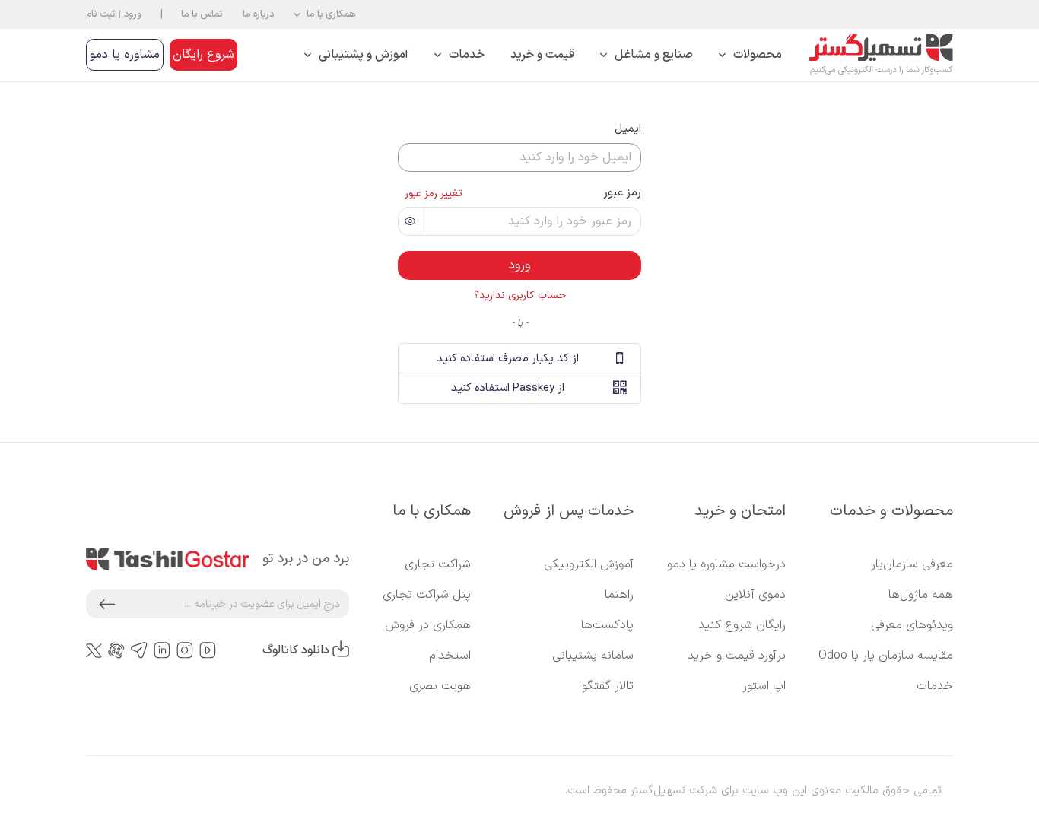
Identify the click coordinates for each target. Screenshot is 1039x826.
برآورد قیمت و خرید (737, 656)
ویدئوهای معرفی (912, 625)
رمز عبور (622, 192)
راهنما (619, 595)
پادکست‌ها (607, 625)
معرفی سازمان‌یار (912, 564)
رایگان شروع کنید (742, 625)
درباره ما (258, 14)
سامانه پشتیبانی (593, 656)
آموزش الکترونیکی (589, 564)
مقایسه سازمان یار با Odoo (885, 656)
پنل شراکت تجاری (427, 595)
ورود (132, 14)
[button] (324, 14)
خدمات (935, 686)
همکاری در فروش (428, 625)
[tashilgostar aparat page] (116, 650)
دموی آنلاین (755, 595)
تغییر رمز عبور (433, 194)
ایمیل (628, 128)
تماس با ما (202, 14)
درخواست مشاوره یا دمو (726, 564)
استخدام (450, 656)
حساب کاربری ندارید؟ (520, 295)
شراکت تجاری (438, 564)
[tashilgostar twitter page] (94, 650)
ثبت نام (101, 14)
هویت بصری (440, 686)
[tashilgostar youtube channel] (207, 650)
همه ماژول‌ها (920, 595)
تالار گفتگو (608, 686)
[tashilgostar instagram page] (184, 650)
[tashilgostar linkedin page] (162, 650)
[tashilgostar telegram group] (139, 650)
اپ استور (764, 686)
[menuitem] (750, 55)
